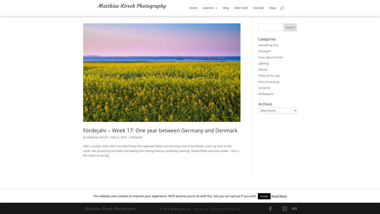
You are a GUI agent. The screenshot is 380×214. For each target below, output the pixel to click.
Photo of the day (269, 75)
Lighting (263, 63)
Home (206, 16)
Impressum (200, 209)
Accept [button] (264, 196)
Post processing (268, 82)
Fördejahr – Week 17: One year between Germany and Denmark (160, 130)
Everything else (268, 45)
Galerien (221, 16)
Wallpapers (265, 94)
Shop (285, 16)
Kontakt (271, 16)
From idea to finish (270, 57)
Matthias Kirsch (97, 137)
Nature (263, 69)
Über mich (254, 16)
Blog (239, 16)
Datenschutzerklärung (225, 209)
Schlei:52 (264, 88)
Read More (279, 196)
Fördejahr (136, 137)
